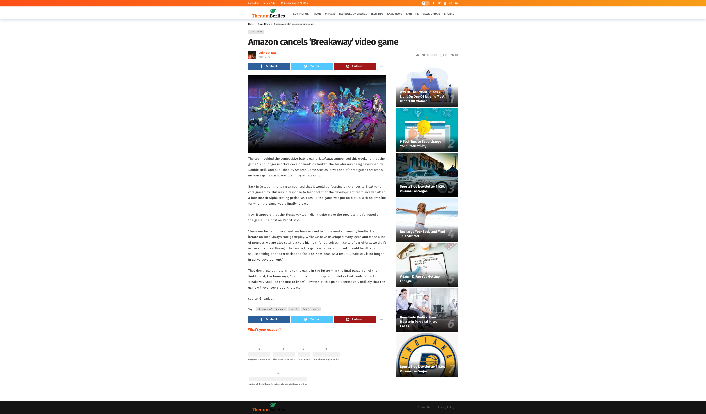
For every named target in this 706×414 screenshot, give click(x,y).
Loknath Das (267, 53)
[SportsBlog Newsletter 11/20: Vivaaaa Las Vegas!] (427, 175)
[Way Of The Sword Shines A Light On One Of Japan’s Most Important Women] (427, 85)
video (316, 309)
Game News (256, 32)
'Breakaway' (265, 309)
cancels (293, 309)
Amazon (280, 309)
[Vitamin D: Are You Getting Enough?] (427, 265)
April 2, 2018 (266, 57)
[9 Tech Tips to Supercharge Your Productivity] (427, 130)
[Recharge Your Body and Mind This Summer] (427, 220)
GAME (306, 309)
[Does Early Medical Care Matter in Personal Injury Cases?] (427, 310)
